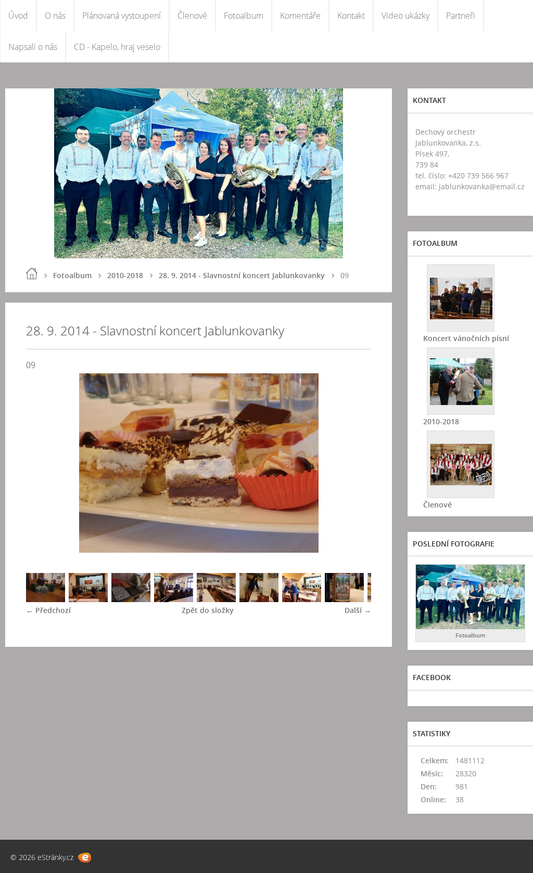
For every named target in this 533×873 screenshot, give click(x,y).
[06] (258, 599)
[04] (173, 599)
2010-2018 (125, 275)
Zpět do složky (208, 610)
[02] (88, 599)
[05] (216, 599)
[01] (45, 599)
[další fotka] (354, 463)
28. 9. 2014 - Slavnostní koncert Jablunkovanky (242, 275)
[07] (301, 599)
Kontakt (351, 15)
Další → (358, 610)
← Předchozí (48, 610)
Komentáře (300, 15)
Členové (192, 15)
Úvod (18, 15)
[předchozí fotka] (43, 463)
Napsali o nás (32, 47)
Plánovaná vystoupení (121, 15)
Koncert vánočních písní (466, 338)
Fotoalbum (243, 15)
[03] (130, 599)
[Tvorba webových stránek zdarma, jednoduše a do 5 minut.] (84, 858)
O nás (55, 15)
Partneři (460, 15)
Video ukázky (405, 15)
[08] (344, 599)
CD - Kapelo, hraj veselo (117, 47)
